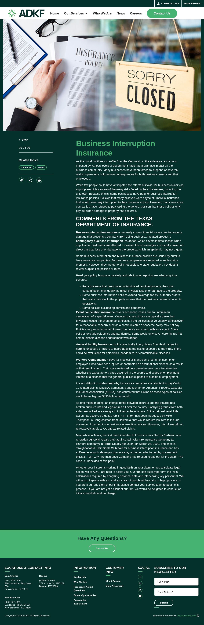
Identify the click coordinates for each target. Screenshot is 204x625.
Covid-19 (26, 167)
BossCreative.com (187, 615)
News (41, 167)
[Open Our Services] (86, 13)
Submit (164, 602)
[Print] (39, 180)
